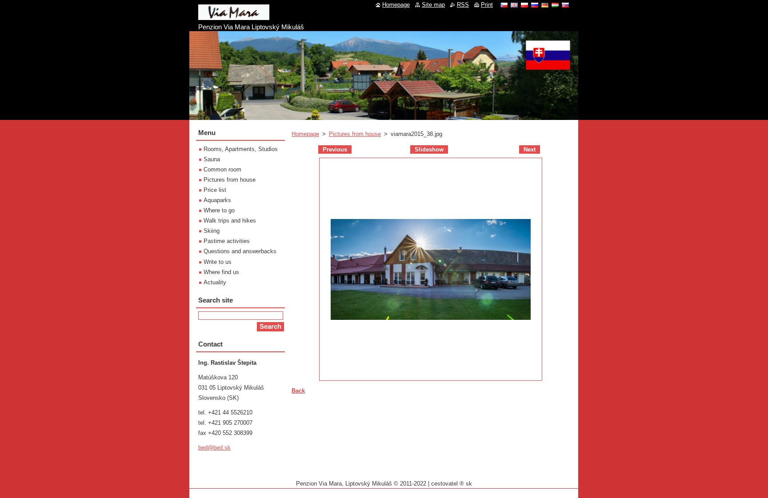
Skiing (212, 230)
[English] (514, 4)
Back (298, 390)
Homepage (305, 134)
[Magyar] (555, 4)
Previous (335, 149)
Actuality (215, 282)
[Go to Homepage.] (233, 16)
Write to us (218, 262)
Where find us (221, 272)
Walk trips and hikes (230, 220)
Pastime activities (227, 241)
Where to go (219, 210)
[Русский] (534, 4)
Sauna (212, 159)
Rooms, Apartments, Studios (241, 149)
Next (530, 149)
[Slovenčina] (565, 4)
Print (487, 4)
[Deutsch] (544, 4)
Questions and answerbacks (240, 251)
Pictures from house (355, 134)
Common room (222, 169)
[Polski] (524, 4)
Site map (433, 4)
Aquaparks (217, 200)
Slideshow (429, 149)
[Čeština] (504, 4)
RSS (463, 4)
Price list (215, 190)
